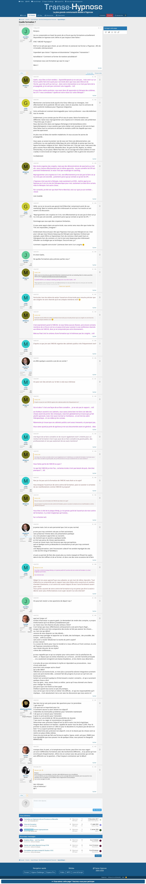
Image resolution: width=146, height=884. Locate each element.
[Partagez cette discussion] (99, 28)
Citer (100, 68)
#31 (95, 76)
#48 (95, 564)
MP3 (28, 1)
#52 (95, 746)
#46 (95, 495)
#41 (95, 378)
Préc (22, 73)
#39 (95, 340)
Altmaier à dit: (37, 770)
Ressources (50, 15)
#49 (95, 598)
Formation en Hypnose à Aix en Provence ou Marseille (41, 819)
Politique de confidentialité (114, 877)
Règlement (104, 877)
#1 (101, 28)
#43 (95, 433)
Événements (61, 15)
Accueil (24, 15)
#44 (95, 451)
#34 (95, 203)
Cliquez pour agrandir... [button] (65, 286)
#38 (95, 311)
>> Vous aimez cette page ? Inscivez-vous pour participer (73, 881)
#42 (95, 396)
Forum (26, 872)
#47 (95, 524)
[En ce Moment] (125, 15)
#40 (95, 358)
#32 (95, 99)
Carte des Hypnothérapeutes (74, 1)
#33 (95, 163)
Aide (123, 877)
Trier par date (90, 73)
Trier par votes (98, 73)
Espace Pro (60, 1)
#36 (95, 269)
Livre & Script (37, 1)
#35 (95, 251)
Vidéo (22, 1)
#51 (95, 700)
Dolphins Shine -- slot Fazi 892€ (34, 840)
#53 (95, 767)
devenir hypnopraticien (41, 829)
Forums (33, 15)
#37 (95, 294)
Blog (41, 15)
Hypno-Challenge (48, 1)
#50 (95, 615)
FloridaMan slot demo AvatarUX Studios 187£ (38, 850)
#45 (95, 477)
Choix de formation (30, 824)
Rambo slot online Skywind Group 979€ (36, 845)
